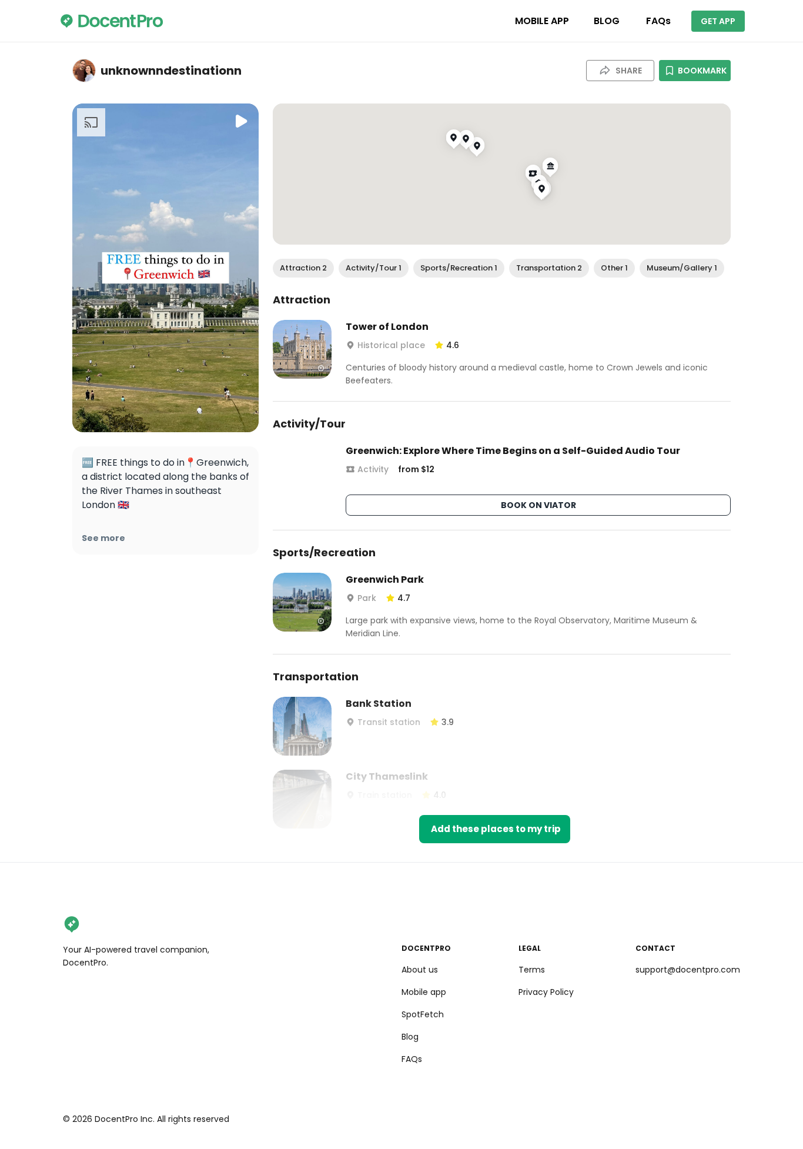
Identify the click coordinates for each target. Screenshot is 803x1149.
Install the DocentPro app (402, 670)
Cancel (402, 696)
